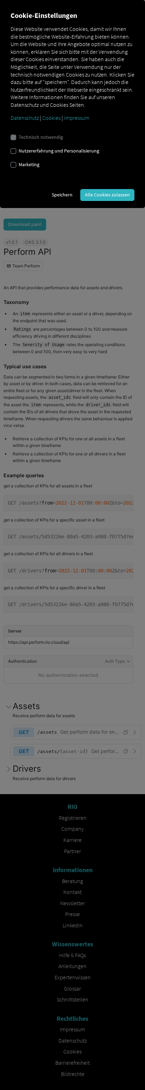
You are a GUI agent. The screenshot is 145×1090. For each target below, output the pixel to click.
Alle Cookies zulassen (107, 195)
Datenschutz (25, 117)
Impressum (76, 117)
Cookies (51, 117)
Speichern (62, 195)
